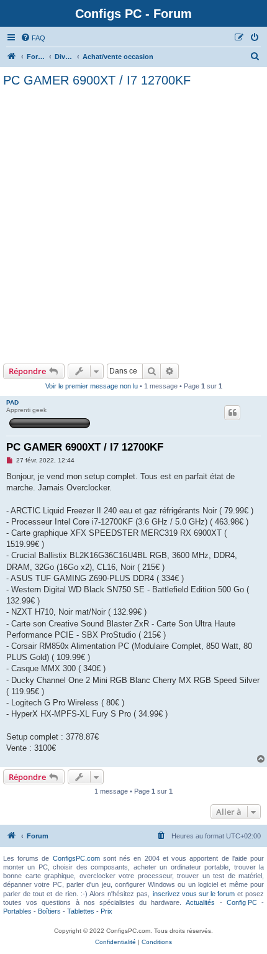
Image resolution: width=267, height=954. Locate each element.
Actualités (200, 902)
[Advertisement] (133, 223)
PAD (12, 402)
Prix (106, 911)
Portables (17, 911)
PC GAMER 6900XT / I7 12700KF (97, 80)
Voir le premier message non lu (91, 386)
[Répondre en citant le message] (232, 412)
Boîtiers (49, 911)
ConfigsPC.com (76, 858)
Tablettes (80, 911)
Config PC (242, 902)
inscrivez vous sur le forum (194, 893)
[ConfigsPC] (11, 56)
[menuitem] (32, 37)
